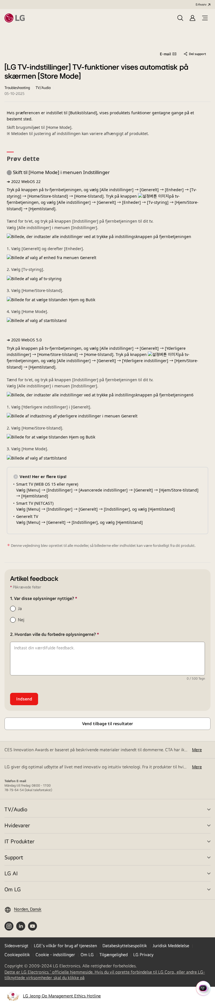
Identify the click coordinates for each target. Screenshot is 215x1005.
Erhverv (201, 4)
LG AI (11, 873)
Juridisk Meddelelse (171, 945)
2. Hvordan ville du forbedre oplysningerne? (65, 634)
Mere (197, 749)
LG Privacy (143, 954)
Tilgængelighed (113, 954)
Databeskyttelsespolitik (124, 945)
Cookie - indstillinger (55, 954)
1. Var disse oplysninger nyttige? (54, 598)
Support (13, 857)
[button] (180, 18)
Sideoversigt (16, 945)
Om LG (12, 889)
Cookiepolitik (17, 954)
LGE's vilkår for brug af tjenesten (65, 945)
